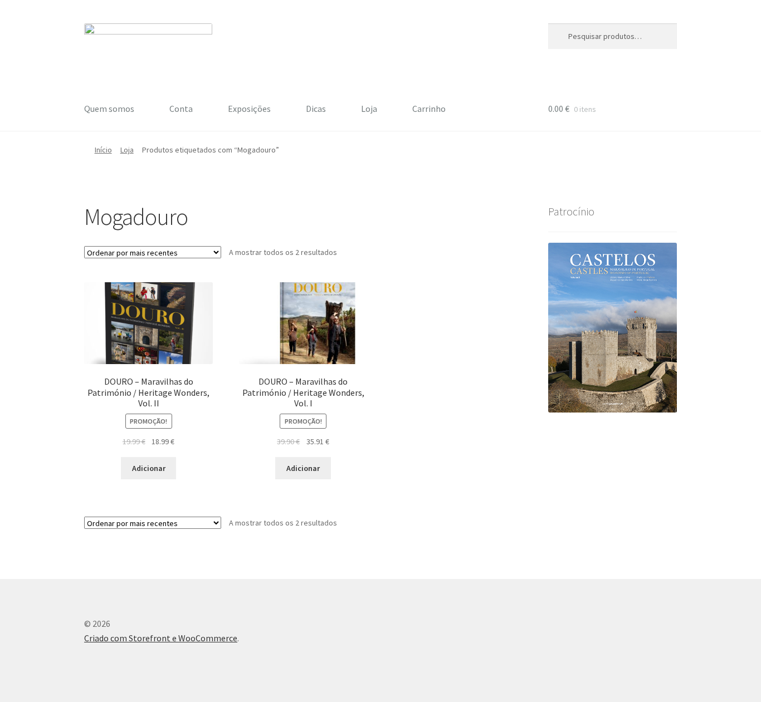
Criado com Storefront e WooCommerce (160, 638)
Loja (369, 108)
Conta (181, 108)
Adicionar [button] (148, 468)
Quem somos (109, 108)
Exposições (249, 108)
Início (103, 150)
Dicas (316, 108)
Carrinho (429, 108)
